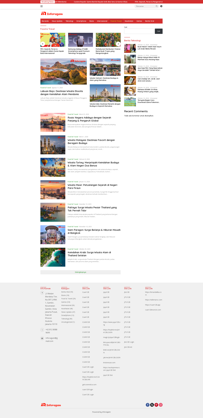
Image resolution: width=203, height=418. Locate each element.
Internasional (102, 21)
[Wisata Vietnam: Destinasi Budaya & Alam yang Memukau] (105, 67)
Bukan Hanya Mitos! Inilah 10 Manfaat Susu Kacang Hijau (149, 58)
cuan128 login (87, 389)
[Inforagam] (51, 13)
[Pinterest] (156, 405)
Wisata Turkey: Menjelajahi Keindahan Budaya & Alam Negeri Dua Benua (93, 164)
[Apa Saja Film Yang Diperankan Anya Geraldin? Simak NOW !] (130, 69)
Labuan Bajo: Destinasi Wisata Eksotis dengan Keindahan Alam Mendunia (61, 93)
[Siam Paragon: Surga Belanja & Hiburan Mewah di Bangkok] (52, 234)
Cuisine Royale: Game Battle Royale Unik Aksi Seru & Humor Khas (85, 2)
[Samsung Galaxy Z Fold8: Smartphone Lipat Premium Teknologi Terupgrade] (80, 40)
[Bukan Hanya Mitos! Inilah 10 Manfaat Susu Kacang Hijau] (130, 59)
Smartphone (81, 21)
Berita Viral (149, 21)
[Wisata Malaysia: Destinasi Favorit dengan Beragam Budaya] (52, 144)
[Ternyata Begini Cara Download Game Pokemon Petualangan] (130, 102)
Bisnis (92, 21)
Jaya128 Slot (111, 370)
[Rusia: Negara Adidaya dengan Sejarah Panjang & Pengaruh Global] (52, 122)
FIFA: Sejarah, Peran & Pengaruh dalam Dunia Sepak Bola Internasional (148, 2)
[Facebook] (148, 405)
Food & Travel (116, 21)
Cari (125, 27)
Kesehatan (129, 21)
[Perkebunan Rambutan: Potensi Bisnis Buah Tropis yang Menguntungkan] (108, 40)
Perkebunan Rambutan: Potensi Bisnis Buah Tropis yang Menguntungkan (108, 51)
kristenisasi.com (109, 362)
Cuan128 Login (88, 367)
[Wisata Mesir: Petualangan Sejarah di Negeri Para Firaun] (52, 189)
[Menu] (42, 6)
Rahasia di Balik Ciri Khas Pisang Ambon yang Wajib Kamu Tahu (148, 90)
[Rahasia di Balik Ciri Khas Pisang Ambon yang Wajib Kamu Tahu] (130, 91)
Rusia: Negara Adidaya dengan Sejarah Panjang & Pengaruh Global (89, 119)
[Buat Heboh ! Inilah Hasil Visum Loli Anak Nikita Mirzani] (130, 48)
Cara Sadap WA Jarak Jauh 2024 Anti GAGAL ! (149, 80)
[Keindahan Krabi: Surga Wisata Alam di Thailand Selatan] (52, 257)
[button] (156, 6)
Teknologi (69, 21)
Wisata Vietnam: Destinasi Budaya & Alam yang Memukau (104, 79)
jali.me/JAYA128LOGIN (111, 357)
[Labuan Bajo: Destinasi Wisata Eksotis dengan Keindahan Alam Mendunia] (63, 71)
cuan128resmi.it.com (153, 310)
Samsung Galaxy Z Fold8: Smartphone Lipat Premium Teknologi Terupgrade (79, 51)
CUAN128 (86, 322)
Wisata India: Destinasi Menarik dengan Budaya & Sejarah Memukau (105, 105)
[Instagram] (161, 405)
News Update (57, 21)
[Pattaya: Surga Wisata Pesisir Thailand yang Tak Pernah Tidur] (52, 212)
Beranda (45, 21)
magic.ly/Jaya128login (111, 337)
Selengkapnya (80, 272)
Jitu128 (126, 292)
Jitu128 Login (129, 342)
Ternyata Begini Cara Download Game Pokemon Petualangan (148, 101)
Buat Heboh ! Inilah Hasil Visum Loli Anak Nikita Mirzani (149, 48)
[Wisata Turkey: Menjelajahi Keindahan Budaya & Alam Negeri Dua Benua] (52, 167)
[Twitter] (152, 405)
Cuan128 (85, 292)
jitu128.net (128, 347)
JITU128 (127, 297)
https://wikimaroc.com (153, 300)
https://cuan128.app (152, 305)
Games (139, 21)
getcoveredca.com (89, 384)
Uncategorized (66, 322)
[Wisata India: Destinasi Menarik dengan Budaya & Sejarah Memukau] (105, 93)
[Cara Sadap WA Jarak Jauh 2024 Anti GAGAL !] (130, 80)
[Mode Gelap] (161, 6)
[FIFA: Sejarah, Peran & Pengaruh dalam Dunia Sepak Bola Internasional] (52, 40)
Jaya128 (106, 292)
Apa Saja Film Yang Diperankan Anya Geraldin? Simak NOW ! (150, 69)
